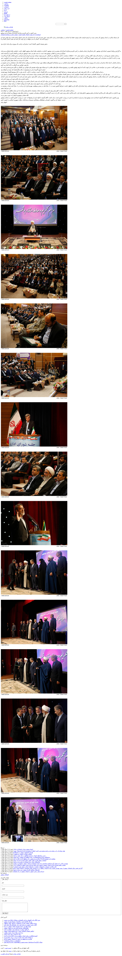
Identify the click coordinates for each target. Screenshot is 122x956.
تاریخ (5, 10)
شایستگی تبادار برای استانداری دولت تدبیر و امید (26, 862)
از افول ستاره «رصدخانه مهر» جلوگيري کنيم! (16, 929)
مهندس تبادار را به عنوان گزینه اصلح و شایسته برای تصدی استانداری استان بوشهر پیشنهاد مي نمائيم (40, 863)
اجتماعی (6, 7)
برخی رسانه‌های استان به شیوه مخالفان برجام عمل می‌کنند (29, 855)
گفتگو (5, 13)
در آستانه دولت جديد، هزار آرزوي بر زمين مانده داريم (18, 937)
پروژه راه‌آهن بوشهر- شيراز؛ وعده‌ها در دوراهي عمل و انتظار (20, 923)
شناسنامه (6, 19)
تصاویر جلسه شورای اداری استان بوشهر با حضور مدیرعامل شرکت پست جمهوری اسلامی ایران (39, 865)
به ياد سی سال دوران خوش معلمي (13, 932)
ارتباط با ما (7, 14)
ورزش (6, 11)
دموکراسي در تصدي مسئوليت (12, 940)
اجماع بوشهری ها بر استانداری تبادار (23, 849)
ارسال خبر (7, 16)
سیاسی (6, 3)
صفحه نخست (7, 2)
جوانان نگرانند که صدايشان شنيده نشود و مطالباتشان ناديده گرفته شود (23, 942)
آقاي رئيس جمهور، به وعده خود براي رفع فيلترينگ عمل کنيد (20, 925)
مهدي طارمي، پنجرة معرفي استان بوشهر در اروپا (17, 926)
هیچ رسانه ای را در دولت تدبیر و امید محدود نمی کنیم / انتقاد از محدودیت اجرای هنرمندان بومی (39, 851)
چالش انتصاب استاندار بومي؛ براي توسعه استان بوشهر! (19, 931)
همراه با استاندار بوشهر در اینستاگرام (23, 852)
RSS (5, 21)
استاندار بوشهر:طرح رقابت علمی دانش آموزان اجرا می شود (29, 860)
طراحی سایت (17, 954)
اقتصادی (6, 5)
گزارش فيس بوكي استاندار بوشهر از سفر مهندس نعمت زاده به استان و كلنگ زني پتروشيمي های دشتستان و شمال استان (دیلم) (47, 868)
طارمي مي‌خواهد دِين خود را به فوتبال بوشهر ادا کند (18, 939)
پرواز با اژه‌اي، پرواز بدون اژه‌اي (12, 934)
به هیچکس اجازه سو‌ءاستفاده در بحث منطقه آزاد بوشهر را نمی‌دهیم (31, 857)
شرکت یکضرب (5, 954)
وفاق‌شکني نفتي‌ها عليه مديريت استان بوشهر (16, 928)
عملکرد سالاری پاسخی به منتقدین (22, 854)
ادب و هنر (6, 8)
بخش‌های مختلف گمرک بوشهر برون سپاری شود (26, 870)
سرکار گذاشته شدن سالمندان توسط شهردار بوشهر (18, 921)
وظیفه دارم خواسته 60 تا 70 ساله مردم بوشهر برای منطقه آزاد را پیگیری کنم (34, 859)
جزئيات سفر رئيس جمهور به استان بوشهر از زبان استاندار (28, 871)
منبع (10, 951)
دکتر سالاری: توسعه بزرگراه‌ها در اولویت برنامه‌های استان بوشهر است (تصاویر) (35, 866)
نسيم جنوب (8, 948)
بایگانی (6, 18)
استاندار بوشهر (5, 874)
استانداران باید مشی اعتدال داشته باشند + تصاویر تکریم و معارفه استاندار (21, 34)
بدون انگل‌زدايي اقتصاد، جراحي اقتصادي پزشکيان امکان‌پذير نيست (22, 920)
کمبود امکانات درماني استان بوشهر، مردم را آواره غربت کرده (20, 936)
